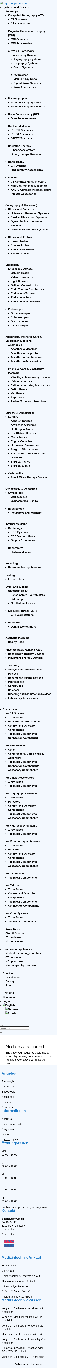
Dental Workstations (23, 626)
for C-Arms (12, 885)
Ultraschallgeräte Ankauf (15, 1286)
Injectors (13, 177)
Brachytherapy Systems (26, 154)
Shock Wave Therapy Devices (29, 477)
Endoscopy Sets (21, 297)
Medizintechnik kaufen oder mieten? (22, 1334)
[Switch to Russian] (11, 1013)
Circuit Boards (14, 933)
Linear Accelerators (23, 150)
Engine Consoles (21, 441)
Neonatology (16, 508)
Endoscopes (15, 309)
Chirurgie (7, 1102)
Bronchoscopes (20, 313)
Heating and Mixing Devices (25, 677)
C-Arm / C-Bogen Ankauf (15, 1291)
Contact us (9, 997)
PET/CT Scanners (22, 130)
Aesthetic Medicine (17, 637)
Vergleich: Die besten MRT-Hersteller (23, 1356)
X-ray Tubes (15, 717)
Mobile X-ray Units (25, 79)
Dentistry (14, 622)
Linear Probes (19, 241)
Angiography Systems (27, 59)
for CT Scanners (15, 713)
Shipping (8, 993)
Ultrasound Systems (21, 209)
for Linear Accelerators (19, 777)
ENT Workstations (22, 614)
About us (8, 973)
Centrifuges (15, 685)
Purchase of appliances (17, 949)
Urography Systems (25, 63)
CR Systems (18, 165)
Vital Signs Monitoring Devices (30, 377)
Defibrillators (19, 389)
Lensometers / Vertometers (28, 595)
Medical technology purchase (23, 953)
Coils (11, 749)
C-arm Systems (23, 67)
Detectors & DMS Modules (24, 721)
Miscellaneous (14, 941)
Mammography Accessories (28, 106)
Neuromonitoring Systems (24, 567)
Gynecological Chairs (24, 501)
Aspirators (17, 397)
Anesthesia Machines (24, 349)
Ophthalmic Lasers (23, 603)
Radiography (16, 161)
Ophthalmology (17, 590)
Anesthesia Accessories (26, 361)
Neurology (11, 563)
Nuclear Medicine (19, 126)
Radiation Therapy (19, 145)
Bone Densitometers (23, 118)
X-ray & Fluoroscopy (21, 51)
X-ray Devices (19, 74)
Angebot (9, 1073)
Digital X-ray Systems (27, 83)
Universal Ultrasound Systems (30, 213)
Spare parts (10, 709)
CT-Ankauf (8, 1270)
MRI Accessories (21, 43)
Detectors (14, 801)
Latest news (12, 977)
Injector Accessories (23, 193)
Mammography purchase (20, 965)
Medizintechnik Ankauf (21, 1258)
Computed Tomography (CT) (26, 15)
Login (6, 1001)
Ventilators (17, 393)
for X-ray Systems (16, 913)
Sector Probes (20, 253)
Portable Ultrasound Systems (29, 229)
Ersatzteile (8, 1107)
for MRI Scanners (16, 745)
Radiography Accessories (27, 169)
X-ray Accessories (24, 87)
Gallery (9, 981)
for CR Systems (15, 873)
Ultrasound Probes (20, 237)
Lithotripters (16, 579)
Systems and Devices (16, 7)
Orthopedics (16, 473)
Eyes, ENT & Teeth (16, 586)
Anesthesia (15, 344)
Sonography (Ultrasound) (21, 205)
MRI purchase (14, 961)
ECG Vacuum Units (23, 536)
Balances (13, 689)
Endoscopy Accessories (26, 301)
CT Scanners (19, 19)
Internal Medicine (16, 524)
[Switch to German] (11, 1009)
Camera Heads (20, 273)
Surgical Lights (20, 465)
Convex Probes (20, 245)
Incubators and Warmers (26, 512)
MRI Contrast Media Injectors (29, 185)
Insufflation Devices (23, 433)
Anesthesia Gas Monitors (26, 357)
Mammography (17, 98)
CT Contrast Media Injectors (28, 181)
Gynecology (15, 492)
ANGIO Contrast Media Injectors (31, 189)
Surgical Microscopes (24, 449)
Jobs (8, 985)
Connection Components (23, 765)
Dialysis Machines (22, 552)
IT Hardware (13, 937)
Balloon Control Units (24, 285)
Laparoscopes (19, 325)
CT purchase (13, 957)
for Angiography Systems (21, 793)
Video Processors (22, 277)
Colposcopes (19, 496)
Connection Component (23, 737)
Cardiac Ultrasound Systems (29, 217)
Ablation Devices (21, 420)
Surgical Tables (20, 461)
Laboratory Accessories (23, 698)
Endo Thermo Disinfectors (27, 289)
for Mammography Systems (22, 841)
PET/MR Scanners (22, 134)
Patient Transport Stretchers (29, 401)
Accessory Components (23, 770)
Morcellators (19, 437)
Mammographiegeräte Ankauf (18, 1281)
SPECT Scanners (21, 138)
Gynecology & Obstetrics (21, 488)
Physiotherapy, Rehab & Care (23, 649)
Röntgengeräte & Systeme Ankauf (21, 1276)
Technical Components (22, 733)
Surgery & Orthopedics (19, 412)
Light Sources (19, 281)
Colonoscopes (20, 317)
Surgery (13, 416)
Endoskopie (8, 1091)
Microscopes (16, 681)
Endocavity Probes (22, 249)
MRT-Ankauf (9, 1265)
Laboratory (12, 665)
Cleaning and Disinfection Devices (29, 694)
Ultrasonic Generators (25, 445)
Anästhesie (8, 1097)
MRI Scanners (19, 39)
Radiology (11, 11)
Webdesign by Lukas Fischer (28, 1364)
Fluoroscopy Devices (24, 55)
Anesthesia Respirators (25, 353)
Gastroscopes (19, 321)
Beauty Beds (16, 642)
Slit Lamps (17, 599)
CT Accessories (20, 23)
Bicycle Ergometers (23, 540)
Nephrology (15, 548)
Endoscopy (12, 264)
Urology (10, 575)
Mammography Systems (26, 102)
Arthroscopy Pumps (23, 425)
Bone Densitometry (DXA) (24, 114)
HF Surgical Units (22, 429)
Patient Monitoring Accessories (30, 385)
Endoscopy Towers (23, 293)
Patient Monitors (21, 381)
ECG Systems (19, 532)
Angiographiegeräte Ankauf (17, 1296)
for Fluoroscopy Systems (21, 825)
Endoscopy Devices (20, 268)
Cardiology (15, 528)
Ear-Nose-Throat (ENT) (22, 610)
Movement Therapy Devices (25, 657)
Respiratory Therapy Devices (26, 653)
